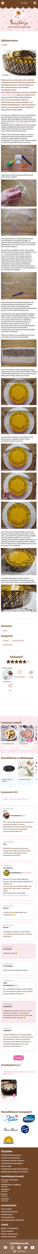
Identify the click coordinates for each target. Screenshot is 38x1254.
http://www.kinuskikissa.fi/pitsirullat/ (16, 895)
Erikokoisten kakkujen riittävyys (13, 1160)
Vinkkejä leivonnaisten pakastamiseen (14, 1169)
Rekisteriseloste (7, 1214)
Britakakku (5, 1199)
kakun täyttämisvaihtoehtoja (19, 123)
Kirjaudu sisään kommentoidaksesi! (15, 799)
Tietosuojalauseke (7, 1217)
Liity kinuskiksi (6, 1209)
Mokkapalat (5, 1189)
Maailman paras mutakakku (11, 1184)
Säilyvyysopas (6, 1166)
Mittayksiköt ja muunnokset (11, 1155)
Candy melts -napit (8, 95)
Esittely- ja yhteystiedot (9, 1228)
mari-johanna (26, 873)
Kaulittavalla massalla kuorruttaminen (14, 1172)
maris (24, 815)
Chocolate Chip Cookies (9, 1180)
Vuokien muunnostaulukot (10, 1158)
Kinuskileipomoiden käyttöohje (12, 1220)
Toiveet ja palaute (7, 1231)
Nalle (16, 985)
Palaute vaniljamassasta (9, 1234)
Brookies (4, 1194)
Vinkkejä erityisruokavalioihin (12, 1163)
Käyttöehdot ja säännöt (9, 1212)
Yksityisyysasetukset (8, 1237)
